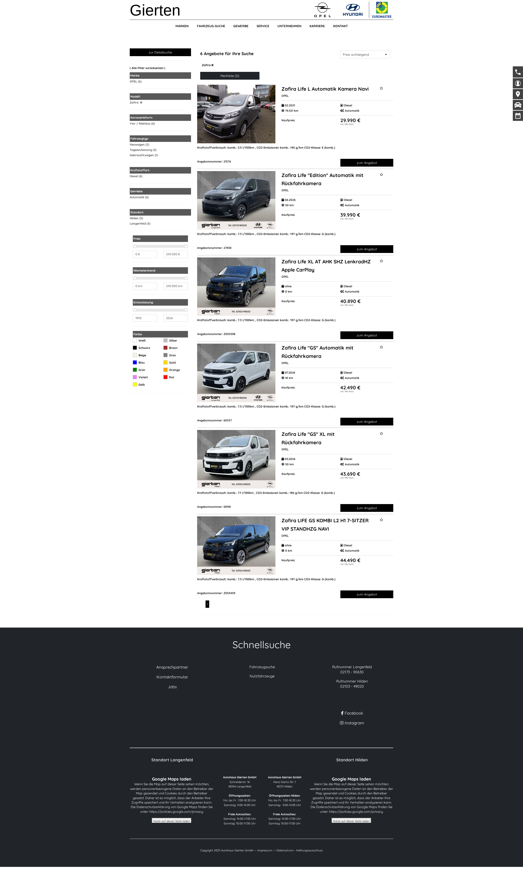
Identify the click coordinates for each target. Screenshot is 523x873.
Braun (173, 348)
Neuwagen (137, 144)
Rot (171, 377)
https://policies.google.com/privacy (176, 812)
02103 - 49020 (352, 686)
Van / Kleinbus (140, 123)
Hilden (134, 218)
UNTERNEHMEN (289, 26)
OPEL (133, 81)
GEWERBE (240, 26)
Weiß (142, 340)
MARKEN (182, 26)
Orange (174, 370)
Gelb (142, 384)
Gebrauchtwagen (142, 155)
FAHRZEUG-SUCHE (211, 26)
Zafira (206, 65)
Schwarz (144, 348)
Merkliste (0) (229, 76)
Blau (142, 362)
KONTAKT (340, 26)
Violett (143, 377)
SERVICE (263, 26)
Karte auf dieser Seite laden (171, 821)
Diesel (134, 176)
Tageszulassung (141, 150)
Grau (172, 355)
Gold (172, 362)
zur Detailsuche (160, 52)
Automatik (137, 197)
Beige (142, 355)
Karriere (317, 26)
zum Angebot (367, 163)
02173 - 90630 (352, 672)
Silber (173, 340)
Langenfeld (138, 223)
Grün (142, 370)
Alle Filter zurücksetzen (147, 68)
